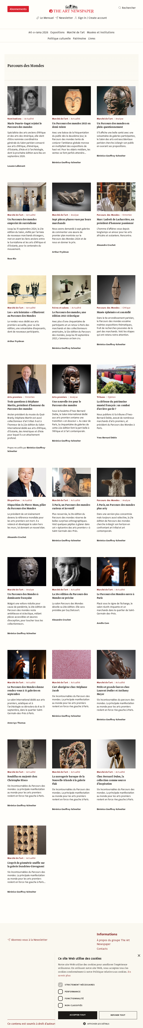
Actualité (29, 118)
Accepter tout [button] (78, 1014)
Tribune (101, 397)
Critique (127, 307)
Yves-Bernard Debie (107, 437)
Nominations (14, 118)
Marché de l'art (60, 118)
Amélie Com (103, 623)
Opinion (111, 397)
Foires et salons (60, 307)
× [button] (138, 955)
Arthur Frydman (60, 251)
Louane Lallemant (16, 165)
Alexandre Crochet (106, 245)
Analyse (119, 118)
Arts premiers (14, 397)
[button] (97, 1024)
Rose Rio (11, 258)
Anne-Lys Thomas (16, 722)
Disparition (13, 500)
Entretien (127, 214)
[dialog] (99, 990)
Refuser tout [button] (118, 1015)
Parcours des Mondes (108, 214)
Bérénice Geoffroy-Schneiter (66, 162)
